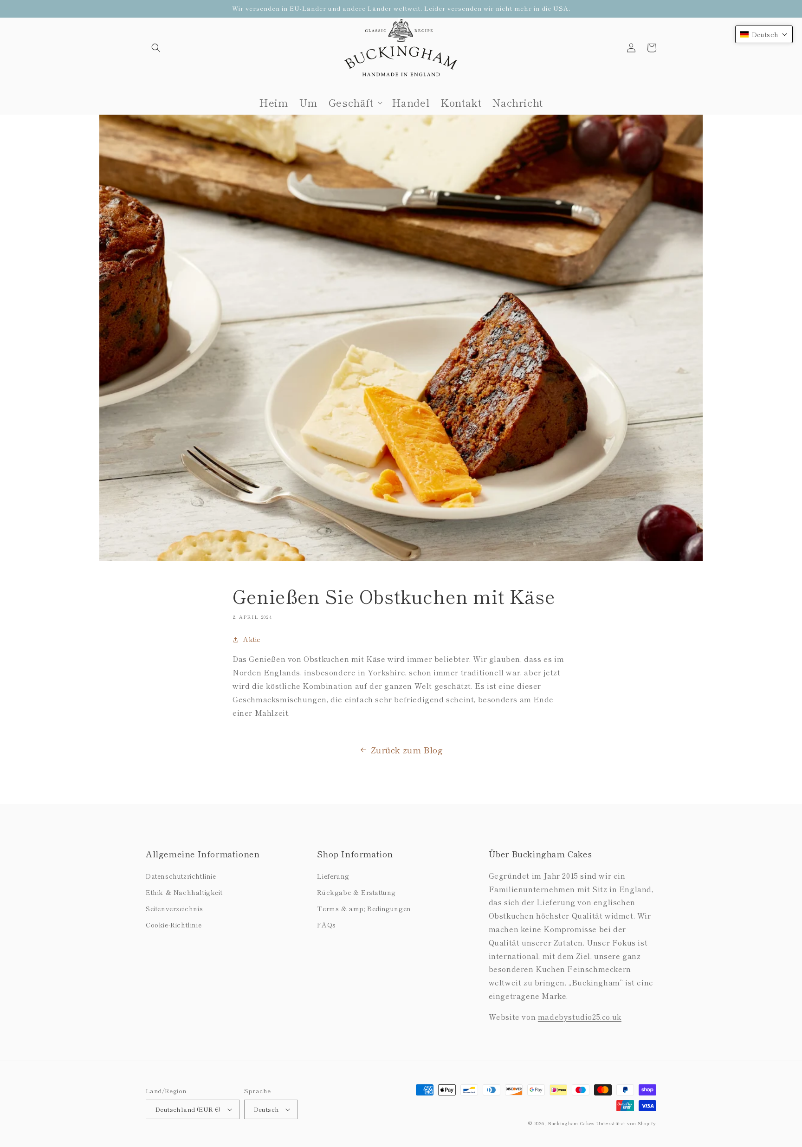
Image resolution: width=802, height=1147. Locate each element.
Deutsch (266, 1109)
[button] (156, 48)
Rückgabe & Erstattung (356, 892)
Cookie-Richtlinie (173, 924)
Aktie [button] (251, 639)
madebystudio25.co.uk (579, 1016)
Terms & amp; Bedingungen (364, 908)
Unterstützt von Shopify (626, 1123)
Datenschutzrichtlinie (181, 876)
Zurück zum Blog (407, 750)
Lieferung (333, 876)
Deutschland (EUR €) (188, 1109)
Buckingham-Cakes (571, 1123)
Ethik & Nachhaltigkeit (184, 892)
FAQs (326, 924)
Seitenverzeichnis (174, 908)
